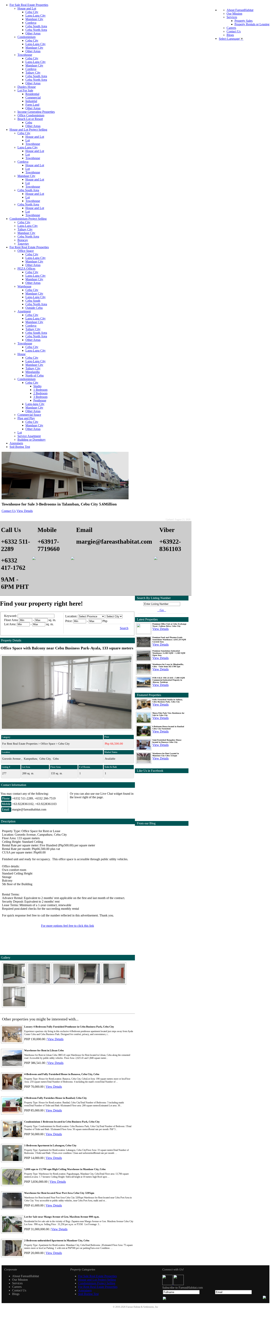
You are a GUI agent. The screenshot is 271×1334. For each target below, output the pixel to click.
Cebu (28, 122)
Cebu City (31, 12)
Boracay (22, 240)
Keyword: (11, 616)
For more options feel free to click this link (67, 925)
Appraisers (16, 443)
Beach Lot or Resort (30, 119)
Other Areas (32, 33)
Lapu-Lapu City (35, 15)
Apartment (24, 311)
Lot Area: (10, 624)
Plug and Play (26, 418)
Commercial (33, 97)
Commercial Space (29, 414)
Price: (68, 621)
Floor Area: (11, 620)
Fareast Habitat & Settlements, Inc (142, 1306)
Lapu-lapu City (34, 404)
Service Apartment (29, 436)
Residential (32, 94)
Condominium (26, 37)
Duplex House (26, 86)
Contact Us (234, 31)
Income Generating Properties (36, 111)
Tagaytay (23, 243)
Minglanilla (32, 372)
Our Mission (234, 13)
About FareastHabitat (240, 10)
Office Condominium (30, 115)
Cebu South (32, 300)
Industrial (31, 101)
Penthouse (39, 400)
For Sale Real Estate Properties (29, 5)
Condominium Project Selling (28, 218)
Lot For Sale (25, 90)
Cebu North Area (36, 29)
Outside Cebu (34, 307)
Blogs (230, 35)
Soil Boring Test (20, 446)
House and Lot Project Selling (28, 129)
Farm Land (32, 104)
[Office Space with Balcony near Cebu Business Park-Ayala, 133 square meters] (14, 983)
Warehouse (24, 286)
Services (232, 17)
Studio (37, 386)
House (21, 354)
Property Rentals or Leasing (251, 24)
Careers (231, 27)
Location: (71, 616)
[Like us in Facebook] (167, 1284)
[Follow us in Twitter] (178, 1284)
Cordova (30, 22)
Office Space (25, 250)
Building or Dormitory (31, 439)
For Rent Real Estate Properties (29, 247)
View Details (24, 511)
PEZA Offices (26, 268)
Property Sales (243, 20)
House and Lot (26, 8)
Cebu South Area (36, 26)
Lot (27, 140)
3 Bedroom (40, 397)
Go (161, 610)
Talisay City (32, 72)
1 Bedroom (40, 389)
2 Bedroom (40, 393)
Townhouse (24, 54)
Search (124, 628)
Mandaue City (34, 19)
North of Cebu (34, 375)
